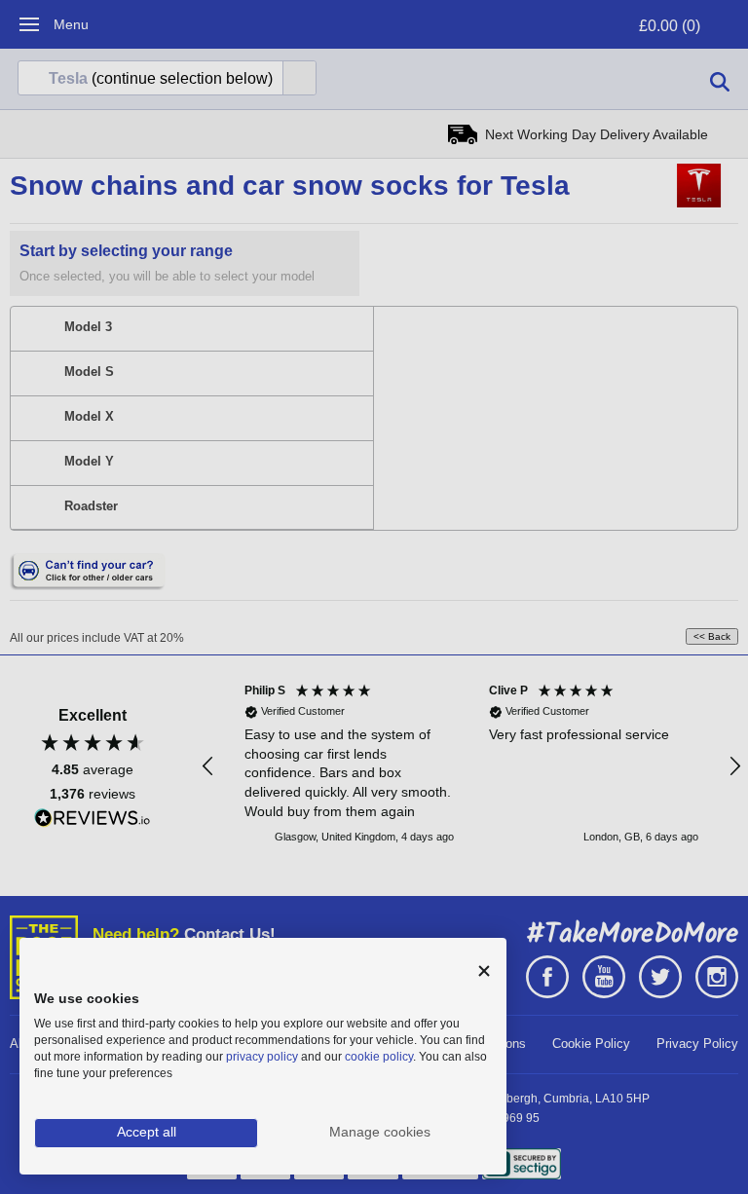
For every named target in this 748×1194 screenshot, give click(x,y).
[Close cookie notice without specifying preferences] (484, 971)
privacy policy (262, 1056)
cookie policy (379, 1056)
